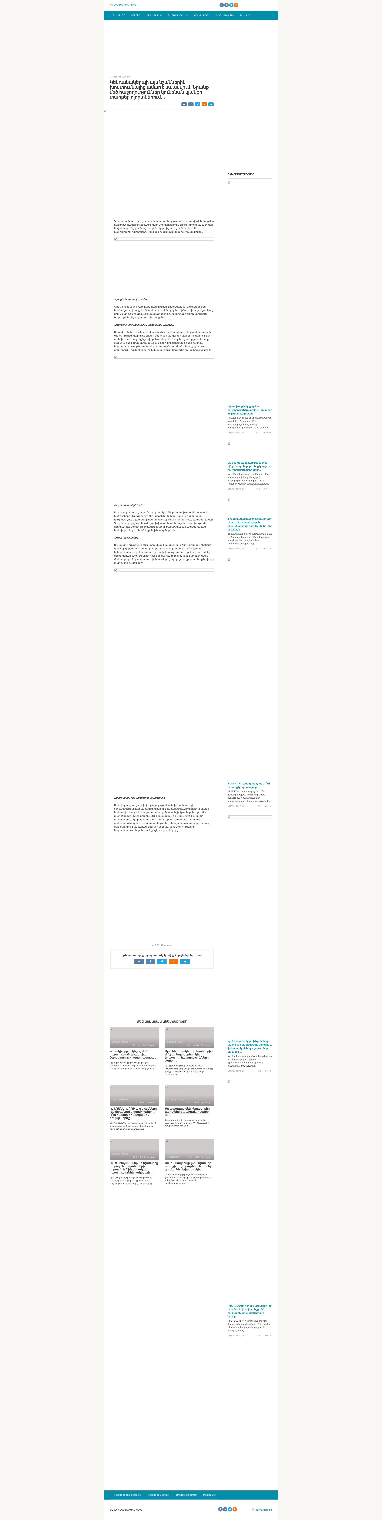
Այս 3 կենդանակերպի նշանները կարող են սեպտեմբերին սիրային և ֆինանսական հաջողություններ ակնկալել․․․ (134, 1167)
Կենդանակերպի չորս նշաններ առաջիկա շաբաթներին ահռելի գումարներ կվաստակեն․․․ (188, 1166)
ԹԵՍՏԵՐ (245, 15)
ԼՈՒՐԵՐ (136, 15)
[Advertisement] (191, 45)
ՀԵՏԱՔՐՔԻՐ (154, 15)
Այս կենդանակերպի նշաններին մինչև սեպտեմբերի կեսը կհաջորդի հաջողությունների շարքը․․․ (189, 1056)
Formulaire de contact (186, 1494)
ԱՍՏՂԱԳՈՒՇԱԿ (224, 15)
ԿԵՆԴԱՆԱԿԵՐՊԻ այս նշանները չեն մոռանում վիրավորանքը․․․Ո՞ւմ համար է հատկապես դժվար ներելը (133, 1113)
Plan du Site (209, 1494)
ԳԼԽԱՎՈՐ (119, 15)
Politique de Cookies (158, 1494)
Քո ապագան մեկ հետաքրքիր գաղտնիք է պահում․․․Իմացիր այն (187, 1112)
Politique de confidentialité (127, 1494)
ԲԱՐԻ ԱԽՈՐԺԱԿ (178, 15)
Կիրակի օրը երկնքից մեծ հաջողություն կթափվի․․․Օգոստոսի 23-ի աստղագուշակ (133, 1054)
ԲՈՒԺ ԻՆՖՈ (201, 15)
